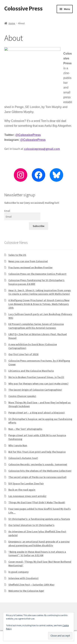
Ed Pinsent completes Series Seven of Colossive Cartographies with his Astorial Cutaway (36, 326)
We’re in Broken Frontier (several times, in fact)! (36, 377)
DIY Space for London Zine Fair (26, 483)
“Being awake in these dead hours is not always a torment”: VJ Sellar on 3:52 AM (37, 553)
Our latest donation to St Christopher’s (31, 525)
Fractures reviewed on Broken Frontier (30, 267)
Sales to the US (17, 255)
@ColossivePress (28, 135)
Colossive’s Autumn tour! (23, 458)
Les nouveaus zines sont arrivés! (27, 496)
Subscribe (38, 226)
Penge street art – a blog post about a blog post (36, 412)
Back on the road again (21, 489)
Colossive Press (23, 8)
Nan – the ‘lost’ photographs (25, 429)
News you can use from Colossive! (28, 261)
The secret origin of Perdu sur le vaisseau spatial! (37, 477)
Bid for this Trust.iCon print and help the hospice (37, 451)
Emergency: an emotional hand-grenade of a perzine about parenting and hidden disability (39, 543)
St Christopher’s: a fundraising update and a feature (39, 519)
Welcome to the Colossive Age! (26, 590)
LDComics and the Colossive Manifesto (31, 370)
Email (7, 210)
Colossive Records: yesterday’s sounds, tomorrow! (37, 464)
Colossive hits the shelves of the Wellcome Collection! (39, 470)
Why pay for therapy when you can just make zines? (38, 383)
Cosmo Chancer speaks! (22, 396)
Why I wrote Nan (17, 445)
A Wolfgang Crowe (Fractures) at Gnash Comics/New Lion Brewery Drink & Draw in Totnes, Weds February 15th (38, 304)
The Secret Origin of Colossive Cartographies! (35, 389)
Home (12, 23)
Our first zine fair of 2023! (23, 354)
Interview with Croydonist (23, 578)
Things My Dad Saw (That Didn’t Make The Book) (36, 502)
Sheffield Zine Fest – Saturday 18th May (31, 584)
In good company (18, 571)
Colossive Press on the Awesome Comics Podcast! (37, 273)
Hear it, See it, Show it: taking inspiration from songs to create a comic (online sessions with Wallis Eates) (39, 292)
